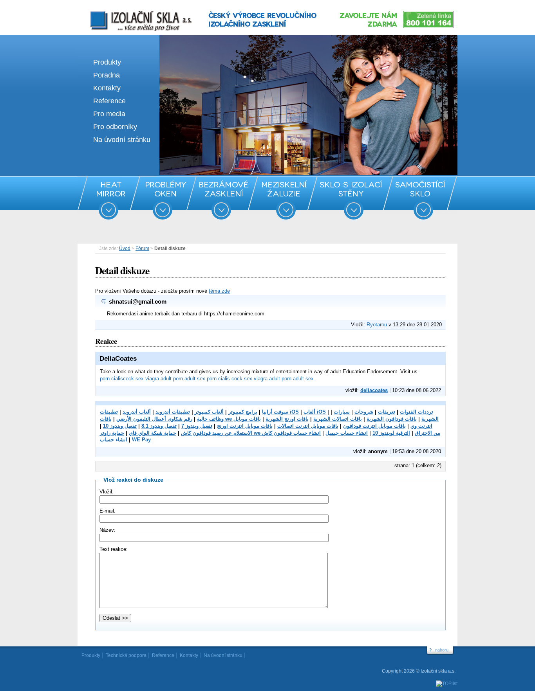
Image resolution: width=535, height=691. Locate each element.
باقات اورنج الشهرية (287, 419)
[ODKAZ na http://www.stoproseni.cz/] (267, 173)
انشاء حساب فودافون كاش (291, 433)
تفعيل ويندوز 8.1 (159, 426)
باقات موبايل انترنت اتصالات (307, 426)
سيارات (342, 412)
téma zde (219, 291)
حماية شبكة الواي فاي (152, 433)
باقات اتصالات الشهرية (337, 419)
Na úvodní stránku (121, 140)
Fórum (142, 248)
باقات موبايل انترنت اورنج (245, 426)
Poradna (106, 75)
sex (140, 378)
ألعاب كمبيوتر (209, 412)
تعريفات (386, 412)
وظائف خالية (210, 419)
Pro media (109, 114)
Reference (109, 101)
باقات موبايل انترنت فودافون (374, 426)
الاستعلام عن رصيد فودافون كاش (216, 433)
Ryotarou (377, 325)
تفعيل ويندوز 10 (120, 426)
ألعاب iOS (315, 412)
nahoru (441, 650)
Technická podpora (126, 655)
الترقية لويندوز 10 (391, 433)
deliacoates (374, 390)
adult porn (172, 378)
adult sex (194, 378)
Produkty (107, 62)
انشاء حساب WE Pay (125, 440)
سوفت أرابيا (275, 412)
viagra (152, 378)
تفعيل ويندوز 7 (196, 426)
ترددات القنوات (416, 412)
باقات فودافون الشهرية (392, 419)
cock (128, 378)
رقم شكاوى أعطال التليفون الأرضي (154, 419)
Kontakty (107, 88)
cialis (117, 378)
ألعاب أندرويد (137, 412)
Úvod (124, 248)
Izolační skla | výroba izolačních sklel (130, 11)
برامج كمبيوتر (242, 412)
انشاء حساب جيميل (346, 433)
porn (105, 378)
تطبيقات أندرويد (172, 412)
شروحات (363, 412)
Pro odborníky (115, 127)
